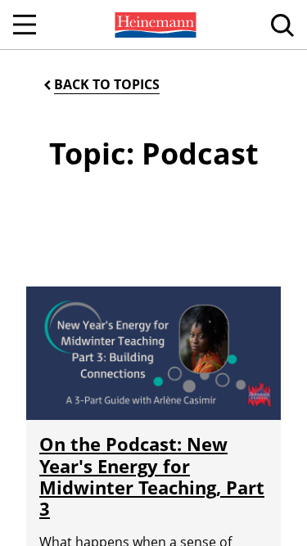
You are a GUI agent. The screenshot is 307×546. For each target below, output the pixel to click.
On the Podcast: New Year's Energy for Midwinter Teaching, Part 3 (151, 476)
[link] (154, 24)
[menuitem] (154, 24)
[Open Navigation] (24, 24)
